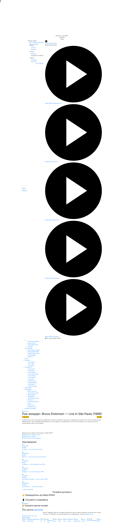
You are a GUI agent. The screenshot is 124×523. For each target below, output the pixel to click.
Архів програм (32, 386)
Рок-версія (31, 384)
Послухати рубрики (33, 341)
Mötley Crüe (90, 514)
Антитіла (33, 47)
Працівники (31, 396)
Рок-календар (32, 355)
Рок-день (31, 379)
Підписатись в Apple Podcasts (32, 434)
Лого (29, 403)
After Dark (41, 42)
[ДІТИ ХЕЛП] (99, 520)
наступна (38, 510)
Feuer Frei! (34, 61)
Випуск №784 (26, 517)
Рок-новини (31, 362)
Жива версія (31, 375)
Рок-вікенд (31, 370)
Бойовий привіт (27, 516)
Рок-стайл (31, 363)
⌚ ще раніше (39, 63)
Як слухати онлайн (33, 393)
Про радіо (28, 389)
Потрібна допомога (33, 401)
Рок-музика (28, 348)
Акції (26, 358)
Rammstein (34, 60)
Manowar (33, 54)
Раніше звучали (33, 44)
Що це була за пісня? (34, 350)
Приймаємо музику (33, 398)
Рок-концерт (32, 372)
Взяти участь (31, 343)
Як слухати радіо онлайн (53, 338)
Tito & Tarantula (33, 42)
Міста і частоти (32, 391)
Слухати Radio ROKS (51, 43)
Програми (28, 367)
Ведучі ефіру (31, 394)
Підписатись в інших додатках (32, 438)
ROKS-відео (28, 387)
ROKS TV (30, 357)
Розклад (30, 346)
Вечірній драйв (32, 382)
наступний (34, 515)
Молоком (33, 49)
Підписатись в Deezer (29, 436)
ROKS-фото (31, 405)
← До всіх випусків (27, 489)
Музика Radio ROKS (33, 351)
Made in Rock (32, 381)
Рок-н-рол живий (33, 374)
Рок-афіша (31, 365)
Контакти (30, 400)
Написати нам (32, 406)
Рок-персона (32, 377)
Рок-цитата (31, 369)
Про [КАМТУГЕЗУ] (33, 345)
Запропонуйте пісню (33, 353)
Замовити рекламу (30, 408)
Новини (27, 360)
